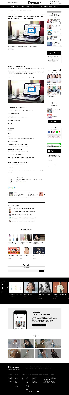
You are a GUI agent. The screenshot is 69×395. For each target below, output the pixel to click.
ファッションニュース (11, 381)
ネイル (15, 385)
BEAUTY (18, 6)
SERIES (50, 6)
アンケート (53, 150)
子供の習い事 (33, 381)
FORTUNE (46, 6)
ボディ (15, 381)
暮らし (27, 377)
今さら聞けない (51, 56)
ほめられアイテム (56, 60)
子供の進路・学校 (34, 382)
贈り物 (27, 389)
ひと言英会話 (12, 49)
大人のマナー (50, 60)
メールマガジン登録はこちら (54, 134)
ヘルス (27, 381)
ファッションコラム (10, 378)
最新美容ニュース (17, 382)
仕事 (22, 378)
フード (27, 378)
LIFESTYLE (28, 6)
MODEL (40, 6)
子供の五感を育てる (34, 377)
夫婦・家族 (27, 385)
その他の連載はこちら (54, 121)
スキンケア (16, 378)
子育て (27, 382)
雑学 (22, 377)
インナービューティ (17, 386)
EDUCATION (34, 6)
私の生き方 (27, 386)
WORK (23, 6)
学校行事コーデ (34, 378)
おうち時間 (54, 61)
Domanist (50, 61)
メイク (15, 377)
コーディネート (10, 377)
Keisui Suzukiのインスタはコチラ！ (21, 181)
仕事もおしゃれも (56, 56)
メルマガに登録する (39, 325)
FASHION (13, 6)
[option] (16, 290)
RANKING (56, 6)
